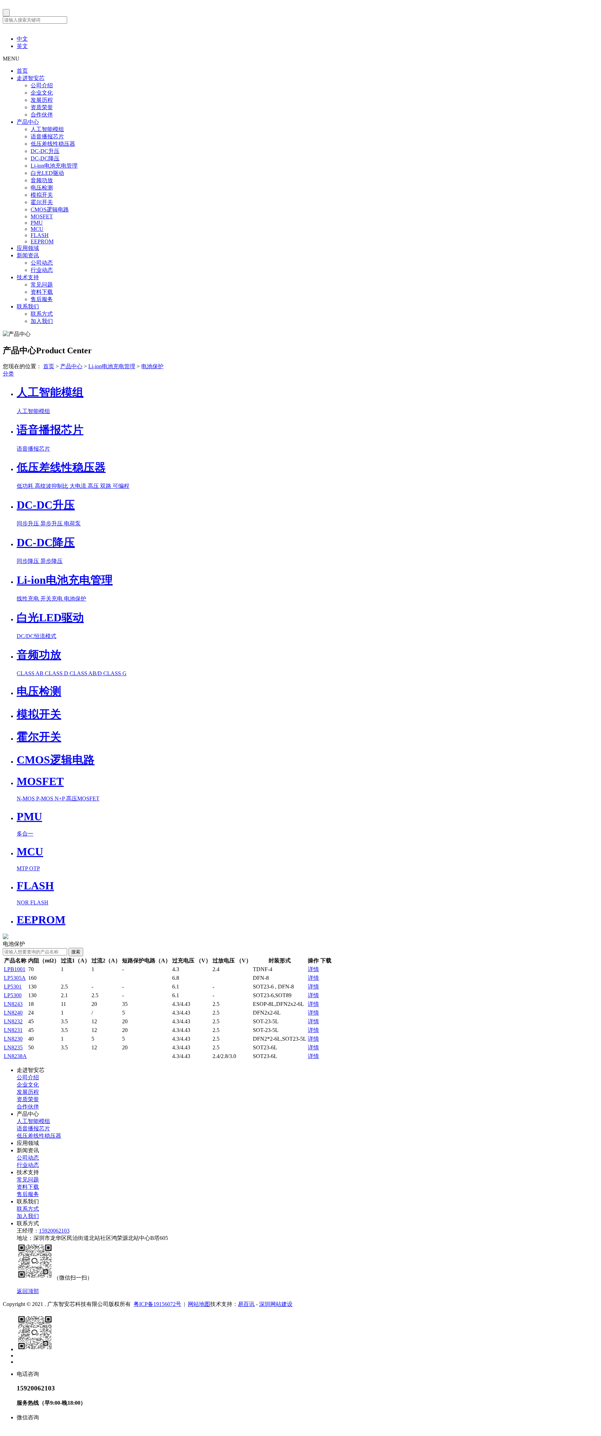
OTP (34, 868)
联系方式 (42, 314)
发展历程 (42, 100)
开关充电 (52, 599)
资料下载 (42, 292)
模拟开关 (42, 195)
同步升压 (28, 523)
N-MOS (26, 798)
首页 (22, 71)
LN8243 (13, 1004)
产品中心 (28, 122)
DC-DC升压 (45, 151)
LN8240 (13, 1013)
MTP (23, 868)
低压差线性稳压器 (53, 144)
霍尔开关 (42, 202)
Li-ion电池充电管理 (54, 166)
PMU (37, 223)
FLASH (40, 235)
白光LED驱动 (47, 173)
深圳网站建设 (276, 1304)
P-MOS (45, 798)
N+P (60, 798)
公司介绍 (42, 85)
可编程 (121, 486)
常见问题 (42, 285)
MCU (37, 229)
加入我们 (42, 321)
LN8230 (13, 1039)
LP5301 (13, 987)
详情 (313, 969)
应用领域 (28, 248)
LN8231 (13, 1030)
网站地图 (199, 1304)
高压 (94, 486)
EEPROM (42, 241)
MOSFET (42, 216)
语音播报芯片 (47, 136)
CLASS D (57, 673)
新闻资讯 (28, 255)
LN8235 (13, 1047)
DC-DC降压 (45, 158)
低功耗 (26, 486)
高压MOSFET (82, 798)
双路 (106, 486)
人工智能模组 (47, 129)
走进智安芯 (31, 78)
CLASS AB (31, 673)
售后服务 (42, 299)
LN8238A (15, 1056)
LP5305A (15, 978)
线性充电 (28, 599)
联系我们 (28, 306)
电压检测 (42, 188)
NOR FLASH (32, 902)
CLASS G (115, 673)
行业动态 (42, 270)
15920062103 (54, 1231)
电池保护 (152, 366)
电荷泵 (72, 523)
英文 (22, 46)
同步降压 (28, 561)
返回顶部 (28, 1291)
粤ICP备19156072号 (157, 1304)
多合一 (25, 834)
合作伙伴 (42, 115)
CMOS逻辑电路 (50, 209)
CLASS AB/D (86, 673)
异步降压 (51, 561)
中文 (22, 39)
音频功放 (42, 180)
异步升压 (52, 523)
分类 (8, 374)
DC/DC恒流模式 (36, 636)
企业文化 (42, 93)
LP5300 (13, 995)
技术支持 (28, 277)
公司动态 (42, 263)
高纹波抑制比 (52, 486)
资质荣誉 (42, 107)
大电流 (79, 486)
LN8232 (13, 1021)
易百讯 (246, 1304)
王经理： (28, 1231)
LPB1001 (14, 969)
